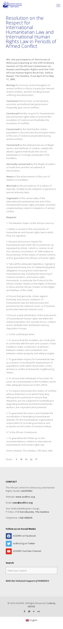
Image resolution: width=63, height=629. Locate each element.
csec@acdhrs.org (22, 502)
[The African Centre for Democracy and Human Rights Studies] (12, 5)
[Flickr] (38, 611)
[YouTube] (34, 611)
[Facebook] (24, 611)
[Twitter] (29, 611)
